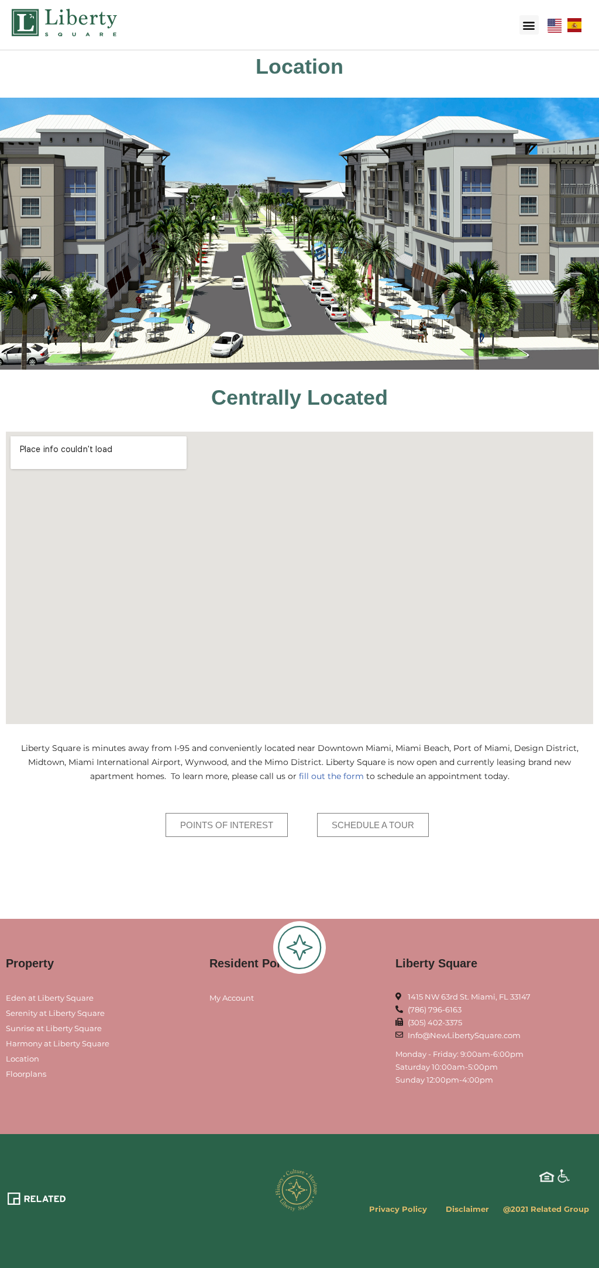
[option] (577, 25)
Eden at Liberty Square (50, 997)
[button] (529, 25)
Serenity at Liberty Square (55, 1013)
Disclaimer (467, 1209)
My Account (231, 997)
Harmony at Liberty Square (57, 1043)
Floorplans (26, 1074)
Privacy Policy (398, 1209)
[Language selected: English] (567, 24)
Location (22, 1058)
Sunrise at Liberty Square (54, 1028)
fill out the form (331, 776)
